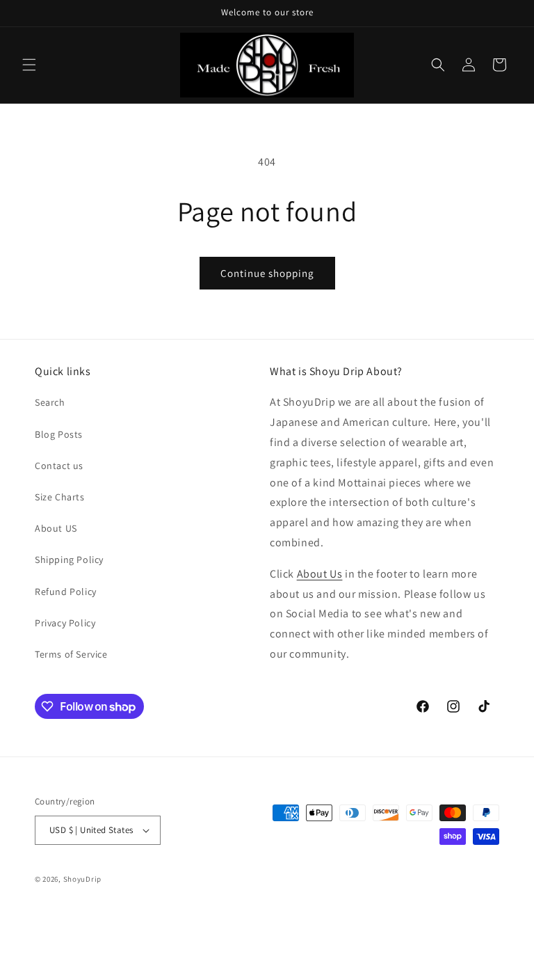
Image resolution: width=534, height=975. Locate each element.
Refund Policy (66, 591)
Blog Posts (59, 434)
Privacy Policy (65, 623)
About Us (320, 573)
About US (56, 528)
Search (50, 402)
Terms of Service (71, 654)
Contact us (59, 465)
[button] (29, 64)
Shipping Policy (69, 559)
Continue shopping (267, 273)
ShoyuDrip (82, 879)
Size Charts (60, 497)
